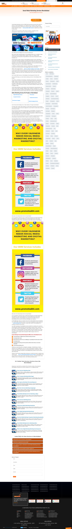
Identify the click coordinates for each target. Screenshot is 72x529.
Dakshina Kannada (49, 128)
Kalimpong (47, 168)
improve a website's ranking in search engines (32, 68)
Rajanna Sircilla (48, 86)
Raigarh (47, 123)
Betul (55, 118)
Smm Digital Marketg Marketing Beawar (25, 411)
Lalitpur (47, 78)
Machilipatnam (48, 158)
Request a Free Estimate (41, 0)
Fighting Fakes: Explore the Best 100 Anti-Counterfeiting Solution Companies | (13, 0)
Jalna (47, 73)
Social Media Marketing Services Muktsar (35, 486)
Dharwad (47, 148)
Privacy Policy (31, 527)
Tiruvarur (52, 96)
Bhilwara (52, 143)
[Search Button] (58, 26)
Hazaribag (52, 133)
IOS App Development (40, 512)
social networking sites (17, 323)
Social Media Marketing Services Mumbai (16, 486)
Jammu (47, 93)
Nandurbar (56, 78)
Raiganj (47, 153)
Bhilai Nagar (52, 73)
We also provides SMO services (28, 27)
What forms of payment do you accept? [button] (20, 442)
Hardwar (47, 118)
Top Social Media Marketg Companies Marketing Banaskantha (30, 417)
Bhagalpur (53, 111)
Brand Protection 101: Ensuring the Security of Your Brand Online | (35, 0)
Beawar (47, 81)
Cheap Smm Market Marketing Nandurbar (26, 405)
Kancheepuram (48, 83)
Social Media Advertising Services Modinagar (26, 489)
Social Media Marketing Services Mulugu (26, 486)
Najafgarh (47, 96)
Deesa (51, 78)
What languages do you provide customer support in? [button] (23, 448)
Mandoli (47, 143)
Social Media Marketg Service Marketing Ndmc (27, 423)
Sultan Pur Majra (54, 103)
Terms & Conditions (36, 527)
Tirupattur (52, 168)
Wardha (53, 138)
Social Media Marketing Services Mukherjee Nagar (44, 486)
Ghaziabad (47, 91)
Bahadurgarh (48, 103)
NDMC (57, 81)
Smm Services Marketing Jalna (23, 370)
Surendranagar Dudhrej (54, 98)
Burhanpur (47, 98)
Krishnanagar (53, 88)
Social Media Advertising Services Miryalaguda (54, 489)
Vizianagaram (52, 101)
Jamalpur (54, 86)
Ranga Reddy (48, 138)
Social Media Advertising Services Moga (16, 489)
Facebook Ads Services (34, 97)
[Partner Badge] (63, 3)
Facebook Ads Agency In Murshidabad (54, 67)
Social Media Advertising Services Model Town (35, 489)
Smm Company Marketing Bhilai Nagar (25, 376)
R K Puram (47, 133)
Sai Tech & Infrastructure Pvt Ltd (8, 527)
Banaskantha (52, 81)
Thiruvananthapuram (49, 76)
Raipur (57, 113)
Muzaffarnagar (55, 83)
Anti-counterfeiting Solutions (52, 512)
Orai (54, 128)
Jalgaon (57, 91)
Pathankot (54, 158)
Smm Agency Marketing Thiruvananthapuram (26, 382)
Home (31, 12)
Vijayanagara (48, 113)
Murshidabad (34, 12)
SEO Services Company (16, 100)
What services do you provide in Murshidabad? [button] (22, 439)
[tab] (27, 439)
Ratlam (58, 101)
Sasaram (52, 91)
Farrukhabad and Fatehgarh (54, 163)
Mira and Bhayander (54, 148)
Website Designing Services (33, 101)
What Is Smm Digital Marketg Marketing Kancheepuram (29, 428)
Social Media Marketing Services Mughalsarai (54, 486)
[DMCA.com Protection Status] (23, 527)
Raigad (47, 101)
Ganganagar (56, 76)
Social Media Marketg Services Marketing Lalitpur (27, 393)
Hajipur (57, 123)
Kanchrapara (53, 108)
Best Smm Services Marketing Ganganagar (26, 387)
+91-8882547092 (36, 19)
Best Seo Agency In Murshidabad (53, 69)
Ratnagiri (47, 108)
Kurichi (57, 96)
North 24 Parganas (49, 106)
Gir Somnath (52, 123)
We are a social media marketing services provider (27, 354)
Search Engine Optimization (29, 512)
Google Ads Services (16, 96)
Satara (52, 118)
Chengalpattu (56, 106)
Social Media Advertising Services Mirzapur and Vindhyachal (44, 489)
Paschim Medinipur (53, 93)
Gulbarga (56, 153)
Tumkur (53, 113)
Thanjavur (47, 88)
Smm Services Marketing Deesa (24, 399)
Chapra (51, 153)
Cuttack (47, 163)
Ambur (58, 138)
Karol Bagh (47, 111)
